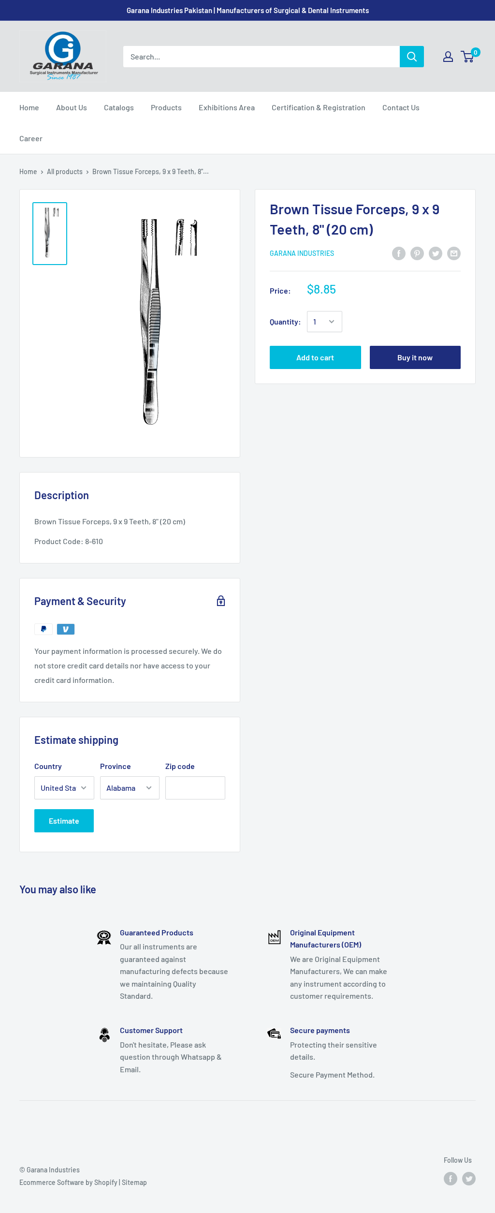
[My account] (448, 56)
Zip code (180, 765)
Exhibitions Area (227, 107)
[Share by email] (454, 252)
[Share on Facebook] (399, 252)
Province (115, 765)
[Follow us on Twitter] (469, 1178)
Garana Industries (302, 253)
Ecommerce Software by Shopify (68, 1182)
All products (65, 171)
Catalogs (119, 107)
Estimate (64, 820)
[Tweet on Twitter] (435, 252)
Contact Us (401, 107)
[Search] (412, 56)
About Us (71, 107)
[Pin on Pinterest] (417, 252)
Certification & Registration (318, 107)
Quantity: (285, 321)
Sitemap (134, 1182)
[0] (468, 56)
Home (29, 107)
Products (166, 107)
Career (31, 138)
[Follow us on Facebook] (450, 1178)
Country (48, 765)
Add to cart (315, 357)
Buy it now (415, 357)
